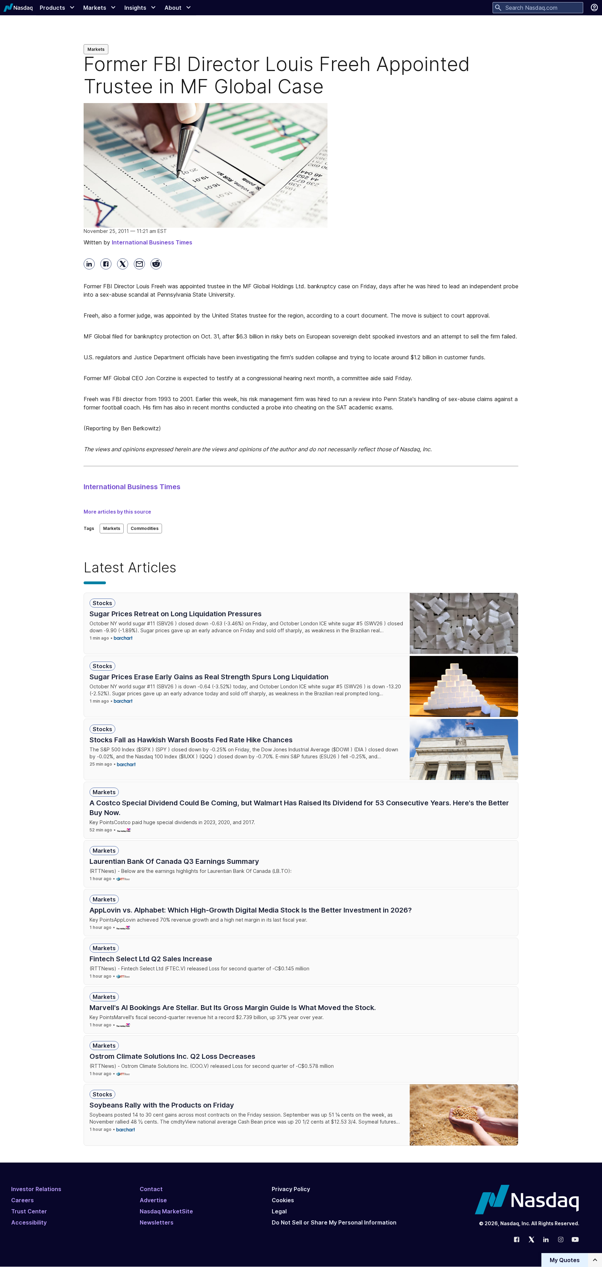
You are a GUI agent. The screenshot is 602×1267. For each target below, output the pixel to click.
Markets (96, 49)
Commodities (145, 528)
